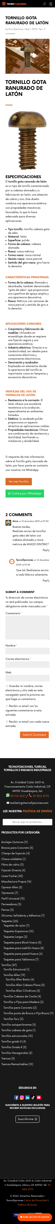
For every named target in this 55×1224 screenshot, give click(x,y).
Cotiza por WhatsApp (26, 493)
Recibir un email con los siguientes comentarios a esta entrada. (23, 710)
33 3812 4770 (40, 796)
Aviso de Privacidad (36, 1200)
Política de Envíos (37, 811)
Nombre (11, 645)
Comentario (14, 613)
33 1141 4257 (17, 796)
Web (8, 672)
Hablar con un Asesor (36, 1217)
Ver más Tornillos (19, 481)
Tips (40, 29)
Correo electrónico (18, 659)
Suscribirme (26, 1119)
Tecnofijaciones (15, 29)
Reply (46, 550)
